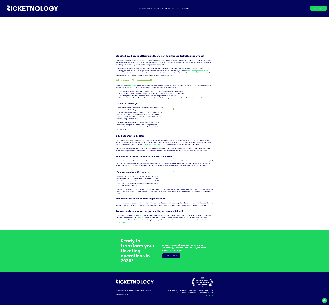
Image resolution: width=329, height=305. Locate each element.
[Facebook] (206, 295)
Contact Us (185, 8)
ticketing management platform (197, 71)
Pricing (167, 8)
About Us (175, 8)
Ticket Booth (131, 85)
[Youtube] (209, 295)
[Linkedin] (212, 295)
